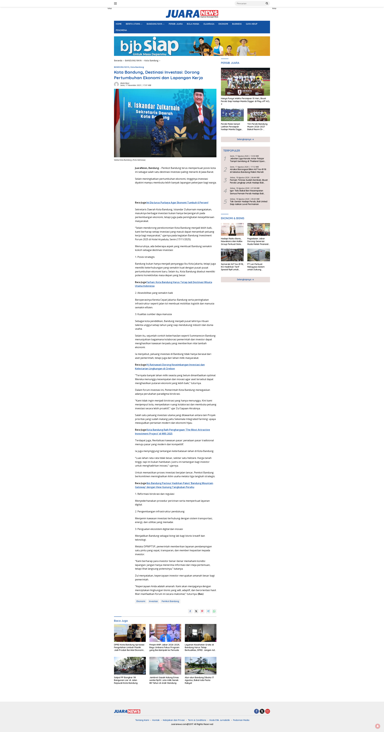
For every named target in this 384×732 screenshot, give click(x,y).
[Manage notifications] (377, 726)
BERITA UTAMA (133, 24)
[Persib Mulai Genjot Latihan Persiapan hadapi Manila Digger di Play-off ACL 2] (232, 114)
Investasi (153, 601)
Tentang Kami (142, 720)
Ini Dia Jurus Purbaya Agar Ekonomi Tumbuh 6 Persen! (177, 202)
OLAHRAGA (208, 24)
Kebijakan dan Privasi (174, 720)
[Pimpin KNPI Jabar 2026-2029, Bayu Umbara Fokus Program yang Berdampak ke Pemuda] (165, 633)
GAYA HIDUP (251, 24)
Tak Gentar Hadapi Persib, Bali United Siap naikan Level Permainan (248, 203)
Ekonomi (140, 601)
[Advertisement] (100, 52)
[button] (267, 3)
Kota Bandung (137, 67)
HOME (119, 24)
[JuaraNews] (192, 13)
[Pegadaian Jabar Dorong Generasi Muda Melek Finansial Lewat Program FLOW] (258, 229)
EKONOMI (223, 24)
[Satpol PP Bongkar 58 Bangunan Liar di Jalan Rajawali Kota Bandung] (130, 666)
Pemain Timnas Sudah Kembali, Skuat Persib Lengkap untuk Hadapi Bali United (249, 181)
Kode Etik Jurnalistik (220, 720)
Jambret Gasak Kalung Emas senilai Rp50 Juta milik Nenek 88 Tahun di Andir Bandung (164, 680)
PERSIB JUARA (176, 24)
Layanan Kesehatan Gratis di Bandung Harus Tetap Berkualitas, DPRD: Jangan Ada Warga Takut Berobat (200, 647)
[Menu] (116, 3)
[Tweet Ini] (196, 611)
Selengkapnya (244, 139)
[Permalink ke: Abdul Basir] (116, 84)
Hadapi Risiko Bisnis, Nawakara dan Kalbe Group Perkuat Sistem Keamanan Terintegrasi (232, 241)
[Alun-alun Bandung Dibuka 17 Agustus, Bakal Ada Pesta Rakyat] (201, 666)
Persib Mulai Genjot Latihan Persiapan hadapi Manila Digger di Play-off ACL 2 (231, 127)
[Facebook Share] (190, 611)
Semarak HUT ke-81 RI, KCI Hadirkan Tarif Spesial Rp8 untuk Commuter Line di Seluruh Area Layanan (232, 267)
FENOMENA (121, 30)
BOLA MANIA (193, 24)
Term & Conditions (197, 720)
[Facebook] (256, 711)
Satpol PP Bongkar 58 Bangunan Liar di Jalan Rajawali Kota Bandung (126, 680)
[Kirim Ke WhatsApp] (214, 611)
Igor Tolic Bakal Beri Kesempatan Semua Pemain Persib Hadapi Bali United (247, 192)
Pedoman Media (241, 720)
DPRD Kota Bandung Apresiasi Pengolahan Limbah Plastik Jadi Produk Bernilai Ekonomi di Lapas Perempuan (129, 647)
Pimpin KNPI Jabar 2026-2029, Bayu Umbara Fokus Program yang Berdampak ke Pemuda (164, 647)
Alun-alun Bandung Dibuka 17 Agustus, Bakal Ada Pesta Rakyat (199, 680)
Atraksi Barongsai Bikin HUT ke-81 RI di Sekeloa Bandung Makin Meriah (248, 170)
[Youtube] (267, 711)
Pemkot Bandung (170, 601)
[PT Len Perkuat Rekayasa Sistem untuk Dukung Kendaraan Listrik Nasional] (258, 255)
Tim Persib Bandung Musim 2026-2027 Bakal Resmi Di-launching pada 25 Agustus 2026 (257, 127)
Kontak (156, 720)
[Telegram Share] (208, 611)
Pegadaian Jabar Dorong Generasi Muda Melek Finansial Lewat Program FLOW (258, 241)
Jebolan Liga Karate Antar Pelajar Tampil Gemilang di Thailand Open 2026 (247, 160)
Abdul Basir (124, 83)
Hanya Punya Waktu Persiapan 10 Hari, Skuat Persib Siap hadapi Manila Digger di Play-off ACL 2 (245, 101)
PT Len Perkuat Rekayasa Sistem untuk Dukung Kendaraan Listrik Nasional (256, 267)
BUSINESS (237, 24)
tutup (110, 8)
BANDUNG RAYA (154, 24)
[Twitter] (262, 711)
